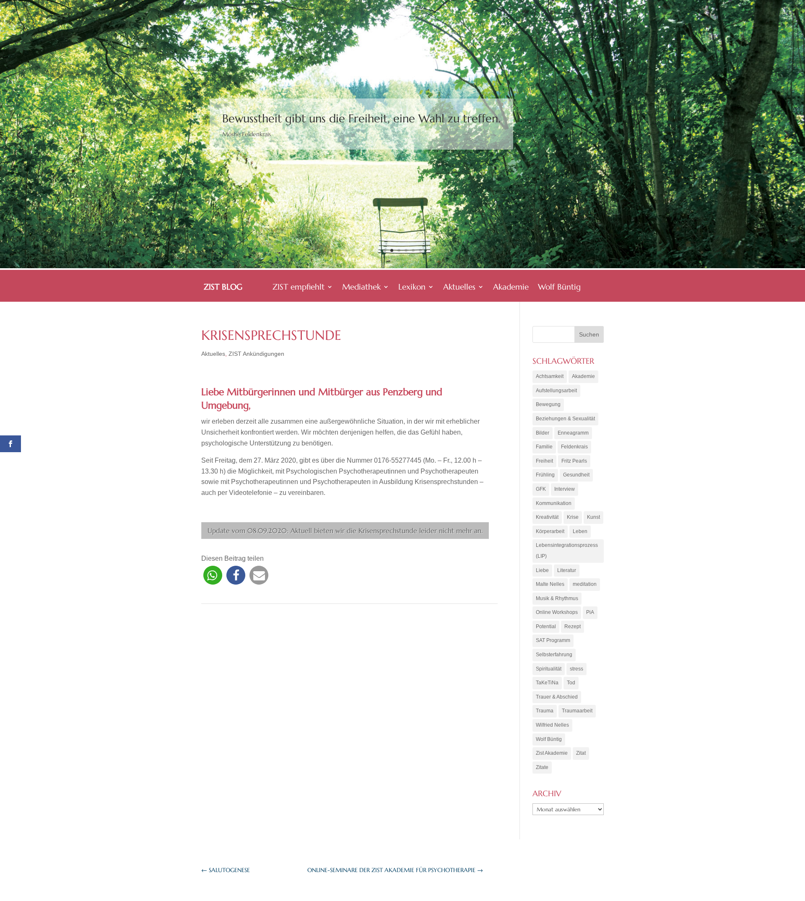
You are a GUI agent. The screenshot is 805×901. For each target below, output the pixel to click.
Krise (573, 517)
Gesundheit (576, 475)
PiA (590, 612)
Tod (571, 683)
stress (576, 669)
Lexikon (412, 288)
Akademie (511, 288)
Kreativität (547, 517)
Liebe (542, 570)
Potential (546, 626)
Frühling (545, 475)
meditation (585, 584)
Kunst (593, 517)
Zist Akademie (552, 753)
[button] (212, 575)
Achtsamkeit (550, 376)
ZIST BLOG (223, 288)
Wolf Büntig (559, 288)
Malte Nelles (550, 584)
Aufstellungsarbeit (556, 391)
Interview (564, 489)
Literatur (566, 570)
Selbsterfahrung (554, 655)
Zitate (542, 767)
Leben (580, 531)
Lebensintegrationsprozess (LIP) (567, 550)
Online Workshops (557, 612)
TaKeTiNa (547, 683)
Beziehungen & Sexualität (565, 419)
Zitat (581, 753)
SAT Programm (553, 640)
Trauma (544, 711)
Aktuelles (459, 288)
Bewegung (548, 404)
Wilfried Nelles (552, 725)
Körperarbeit (550, 531)
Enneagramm (573, 433)
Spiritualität (548, 669)
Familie (544, 447)
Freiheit (544, 461)
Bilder (542, 433)
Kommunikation (553, 503)
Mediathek (361, 288)
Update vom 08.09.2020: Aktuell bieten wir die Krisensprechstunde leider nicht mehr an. (345, 530)
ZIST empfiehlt (299, 288)
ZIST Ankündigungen (256, 353)
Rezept (572, 626)
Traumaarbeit (577, 711)
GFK (541, 489)
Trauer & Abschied (557, 697)
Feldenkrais (574, 447)
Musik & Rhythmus (557, 598)
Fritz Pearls (574, 461)
